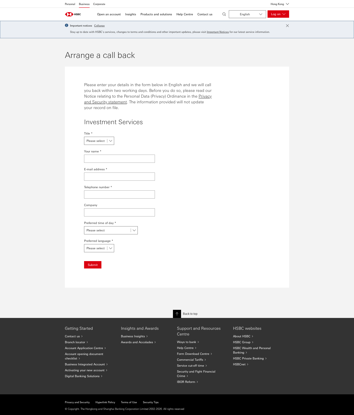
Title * (88, 133)
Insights (130, 14)
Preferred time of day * (100, 223)
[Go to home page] (74, 14)
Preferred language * (98, 241)
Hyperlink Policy (105, 402)
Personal (70, 4)
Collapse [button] (99, 25)
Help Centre (184, 14)
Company (90, 205)
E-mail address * (95, 169)
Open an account (109, 14)
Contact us (204, 14)
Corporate (99, 4)
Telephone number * (98, 187)
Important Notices (218, 31)
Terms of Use (129, 402)
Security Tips (151, 402)
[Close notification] (287, 26)
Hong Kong (277, 4)
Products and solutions (156, 14)
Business (84, 4)
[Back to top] (177, 314)
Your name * (92, 151)
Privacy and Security (77, 402)
